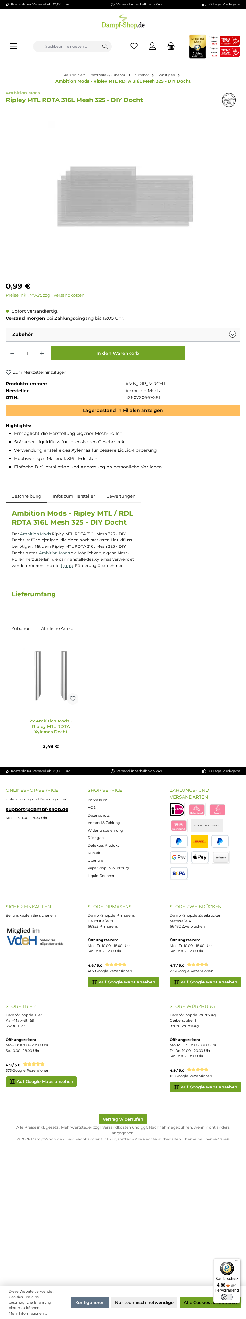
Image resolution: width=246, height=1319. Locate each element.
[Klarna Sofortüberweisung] (217, 809)
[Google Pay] (179, 857)
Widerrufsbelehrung (105, 830)
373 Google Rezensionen (27, 1070)
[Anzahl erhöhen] (42, 353)
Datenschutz (99, 815)
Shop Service (105, 790)
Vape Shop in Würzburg (108, 868)
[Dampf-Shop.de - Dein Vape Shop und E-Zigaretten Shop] (123, 20)
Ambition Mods (35, 534)
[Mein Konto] (152, 46)
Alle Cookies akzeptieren (210, 1302)
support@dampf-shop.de (37, 809)
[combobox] (66, 46)
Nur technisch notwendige (144, 1302)
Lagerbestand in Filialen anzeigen (123, 410)
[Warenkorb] (169, 46)
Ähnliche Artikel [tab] (58, 628)
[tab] (26, 496)
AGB (92, 807)
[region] (123, 196)
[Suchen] (105, 46)
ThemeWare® (216, 1139)
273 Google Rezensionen (191, 971)
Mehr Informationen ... (28, 1313)
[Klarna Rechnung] (179, 825)
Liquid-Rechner (101, 875)
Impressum (98, 800)
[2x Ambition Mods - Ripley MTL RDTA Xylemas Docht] (50, 676)
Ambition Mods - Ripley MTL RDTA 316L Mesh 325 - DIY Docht (123, 80)
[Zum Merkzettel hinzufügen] (72, 699)
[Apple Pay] (200, 857)
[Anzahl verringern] (12, 353)
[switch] (227, 1297)
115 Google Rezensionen (191, 1076)
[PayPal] (179, 841)
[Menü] (13, 46)
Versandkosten (116, 1127)
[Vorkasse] (221, 857)
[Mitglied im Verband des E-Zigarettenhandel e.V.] (38, 937)
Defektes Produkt (103, 845)
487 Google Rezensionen (110, 971)
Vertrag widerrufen (123, 1119)
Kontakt (95, 853)
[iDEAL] (177, 809)
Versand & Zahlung (104, 822)
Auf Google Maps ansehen (126, 981)
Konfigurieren (90, 1302)
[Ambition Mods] (229, 100)
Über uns (95, 860)
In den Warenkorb (117, 353)
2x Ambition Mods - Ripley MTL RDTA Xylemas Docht (51, 726)
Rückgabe (97, 837)
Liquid (67, 565)
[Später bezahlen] (220, 841)
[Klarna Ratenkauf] (197, 809)
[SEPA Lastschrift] (179, 873)
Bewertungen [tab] (120, 496)
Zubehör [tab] (20, 628)
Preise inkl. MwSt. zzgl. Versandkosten (45, 295)
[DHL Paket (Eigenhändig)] (199, 841)
